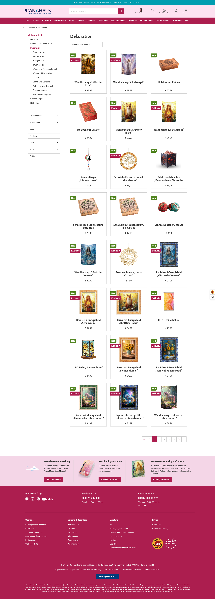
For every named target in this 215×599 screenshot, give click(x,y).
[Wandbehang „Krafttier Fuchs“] (128, 111)
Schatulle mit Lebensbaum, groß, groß (88, 227)
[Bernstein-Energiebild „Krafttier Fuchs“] (128, 302)
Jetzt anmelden (54, 479)
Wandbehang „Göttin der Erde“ (88, 84)
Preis (32, 143)
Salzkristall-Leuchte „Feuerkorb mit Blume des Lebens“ (168, 179)
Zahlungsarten (73, 540)
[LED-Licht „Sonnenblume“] (88, 349)
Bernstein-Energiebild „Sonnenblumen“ (128, 369)
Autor (32, 149)
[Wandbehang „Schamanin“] (169, 111)
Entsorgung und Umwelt (119, 528)
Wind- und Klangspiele (42, 73)
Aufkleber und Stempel (43, 86)
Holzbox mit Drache (88, 129)
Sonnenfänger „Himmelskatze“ (88, 179)
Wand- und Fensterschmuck (45, 69)
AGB (105, 570)
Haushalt (34, 39)
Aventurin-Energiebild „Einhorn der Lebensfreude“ (88, 417)
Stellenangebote (31, 544)
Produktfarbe (35, 123)
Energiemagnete (40, 90)
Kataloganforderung (160, 528)
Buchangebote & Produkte (35, 525)
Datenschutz (114, 570)
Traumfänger (38, 65)
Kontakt (113, 540)
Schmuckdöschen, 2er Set (169, 225)
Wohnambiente (35, 35)
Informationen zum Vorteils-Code (122, 548)
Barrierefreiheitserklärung (91, 570)
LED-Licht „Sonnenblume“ (88, 367)
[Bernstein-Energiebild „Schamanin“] (88, 302)
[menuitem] (28, 21)
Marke (32, 129)
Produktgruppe (36, 116)
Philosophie (29, 528)
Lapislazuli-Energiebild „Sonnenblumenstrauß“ (169, 369)
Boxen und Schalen (41, 82)
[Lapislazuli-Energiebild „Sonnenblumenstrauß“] (169, 349)
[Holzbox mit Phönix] (169, 64)
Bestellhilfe (114, 544)
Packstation (72, 532)
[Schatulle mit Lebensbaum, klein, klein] (128, 207)
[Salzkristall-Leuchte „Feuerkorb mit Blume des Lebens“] (169, 159)
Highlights (34, 103)
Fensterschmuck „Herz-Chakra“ (129, 274)
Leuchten (37, 77)
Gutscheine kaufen (109, 479)
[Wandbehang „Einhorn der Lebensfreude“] (169, 397)
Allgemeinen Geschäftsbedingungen (47, 585)
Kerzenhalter (38, 56)
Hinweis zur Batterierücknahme (122, 532)
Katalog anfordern (161, 479)
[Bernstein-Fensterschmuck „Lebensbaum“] (128, 159)
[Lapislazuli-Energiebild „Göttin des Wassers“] (169, 254)
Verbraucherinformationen (132, 570)
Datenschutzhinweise (132, 585)
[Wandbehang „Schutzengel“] (128, 64)
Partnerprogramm (32, 540)
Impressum (74, 570)
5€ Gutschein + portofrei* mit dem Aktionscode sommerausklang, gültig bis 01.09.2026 (106, 2)
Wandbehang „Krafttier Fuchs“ (129, 131)
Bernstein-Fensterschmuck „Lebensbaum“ (129, 179)
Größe (32, 156)
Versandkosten (73, 525)
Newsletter (156, 525)
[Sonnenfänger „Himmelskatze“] (88, 159)
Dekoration (35, 48)
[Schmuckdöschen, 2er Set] (169, 207)
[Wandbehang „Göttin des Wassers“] (88, 254)
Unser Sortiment (116, 536)
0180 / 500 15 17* (148, 498)
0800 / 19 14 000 (91, 498)
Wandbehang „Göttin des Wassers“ (88, 274)
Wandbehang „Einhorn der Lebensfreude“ (169, 417)
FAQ (111, 525)
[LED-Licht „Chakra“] (169, 302)
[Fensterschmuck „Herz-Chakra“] (128, 254)
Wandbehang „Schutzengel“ (128, 82)
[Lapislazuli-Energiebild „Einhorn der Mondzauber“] (128, 397)
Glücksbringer (36, 99)
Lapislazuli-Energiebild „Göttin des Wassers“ (169, 274)
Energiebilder (38, 60)
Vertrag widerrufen (107, 576)
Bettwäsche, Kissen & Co (41, 44)
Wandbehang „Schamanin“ (169, 129)
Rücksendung (73, 536)
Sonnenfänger (39, 52)
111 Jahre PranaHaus (33, 532)
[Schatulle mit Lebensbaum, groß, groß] (88, 207)
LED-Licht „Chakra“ (169, 320)
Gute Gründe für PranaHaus (36, 536)
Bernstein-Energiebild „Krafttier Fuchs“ (128, 322)
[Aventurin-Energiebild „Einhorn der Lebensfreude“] (88, 397)
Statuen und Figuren (42, 94)
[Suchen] (121, 11)
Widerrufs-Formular (152, 570)
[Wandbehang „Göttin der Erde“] (88, 64)
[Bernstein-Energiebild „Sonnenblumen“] (128, 349)
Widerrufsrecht (73, 544)
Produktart (34, 136)
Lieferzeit (71, 528)
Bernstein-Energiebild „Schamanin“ (88, 322)
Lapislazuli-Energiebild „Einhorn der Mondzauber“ (128, 417)
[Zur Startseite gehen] (37, 10)
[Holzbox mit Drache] (88, 111)
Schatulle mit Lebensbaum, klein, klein (128, 227)
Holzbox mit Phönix (169, 82)
